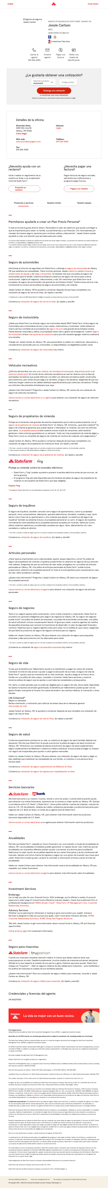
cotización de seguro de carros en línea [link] (38, 302)
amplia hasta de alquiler (19, 274)
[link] (47, 55)
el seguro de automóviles (76, 268)
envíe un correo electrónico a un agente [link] (34, 398)
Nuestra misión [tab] (54, 203)
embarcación (84, 371)
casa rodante (42, 371)
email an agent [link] (21, 931)
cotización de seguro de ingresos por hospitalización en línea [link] (48, 772)
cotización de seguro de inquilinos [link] (36, 537)
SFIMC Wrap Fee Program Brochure (56, 919)
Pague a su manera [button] (79, 189)
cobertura (72, 271)
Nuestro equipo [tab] (84, 203)
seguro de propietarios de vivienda (24, 425)
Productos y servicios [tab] (23, 203)
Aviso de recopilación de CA (40, 1179)
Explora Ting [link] (14, 486)
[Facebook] (49, 37)
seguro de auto (56, 329)
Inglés (58, 128)
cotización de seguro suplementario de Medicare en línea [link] (46, 767)
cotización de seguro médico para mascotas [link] (40, 981)
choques (88, 271)
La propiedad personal (29, 430)
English (10, 4)
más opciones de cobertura (41, 334)
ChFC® (50, 29)
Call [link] (10, 931)
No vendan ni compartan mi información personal (70, 1179)
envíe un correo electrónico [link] (28, 822)
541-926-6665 (62, 142)
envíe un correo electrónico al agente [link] (32, 589)
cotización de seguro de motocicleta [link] (37, 350)
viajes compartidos (43, 274)
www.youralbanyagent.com (28, 142)
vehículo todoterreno (18, 374)
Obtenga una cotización (54, 91)
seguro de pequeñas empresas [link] (47, 647)
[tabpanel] (54, 135)
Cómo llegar (21, 134)
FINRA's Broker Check (44, 903)
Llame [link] (11, 398)
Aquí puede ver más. (18, 706)
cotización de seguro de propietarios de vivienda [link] (42, 455)
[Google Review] (55, 37)
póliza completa (34, 1093)
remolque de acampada (63, 371)
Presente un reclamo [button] (20, 189)
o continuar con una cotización (54, 95)
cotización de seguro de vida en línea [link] (37, 719)
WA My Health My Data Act (18, 1179)
